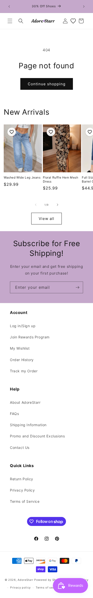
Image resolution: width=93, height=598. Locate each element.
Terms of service (48, 587)
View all (46, 218)
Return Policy (21, 479)
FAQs (14, 413)
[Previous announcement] (9, 6)
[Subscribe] (77, 287)
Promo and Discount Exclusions (37, 436)
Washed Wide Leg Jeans (22, 177)
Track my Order (23, 371)
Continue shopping (46, 84)
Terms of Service (25, 501)
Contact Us (20, 447)
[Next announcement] (83, 6)
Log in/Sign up (22, 326)
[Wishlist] (73, 20)
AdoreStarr (25, 580)
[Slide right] (57, 204)
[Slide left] (35, 204)
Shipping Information (28, 425)
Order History (22, 360)
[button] (9, 20)
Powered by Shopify (49, 580)
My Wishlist (20, 348)
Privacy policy (20, 587)
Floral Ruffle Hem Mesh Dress (60, 179)
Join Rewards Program (30, 337)
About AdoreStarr (25, 402)
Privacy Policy (22, 490)
